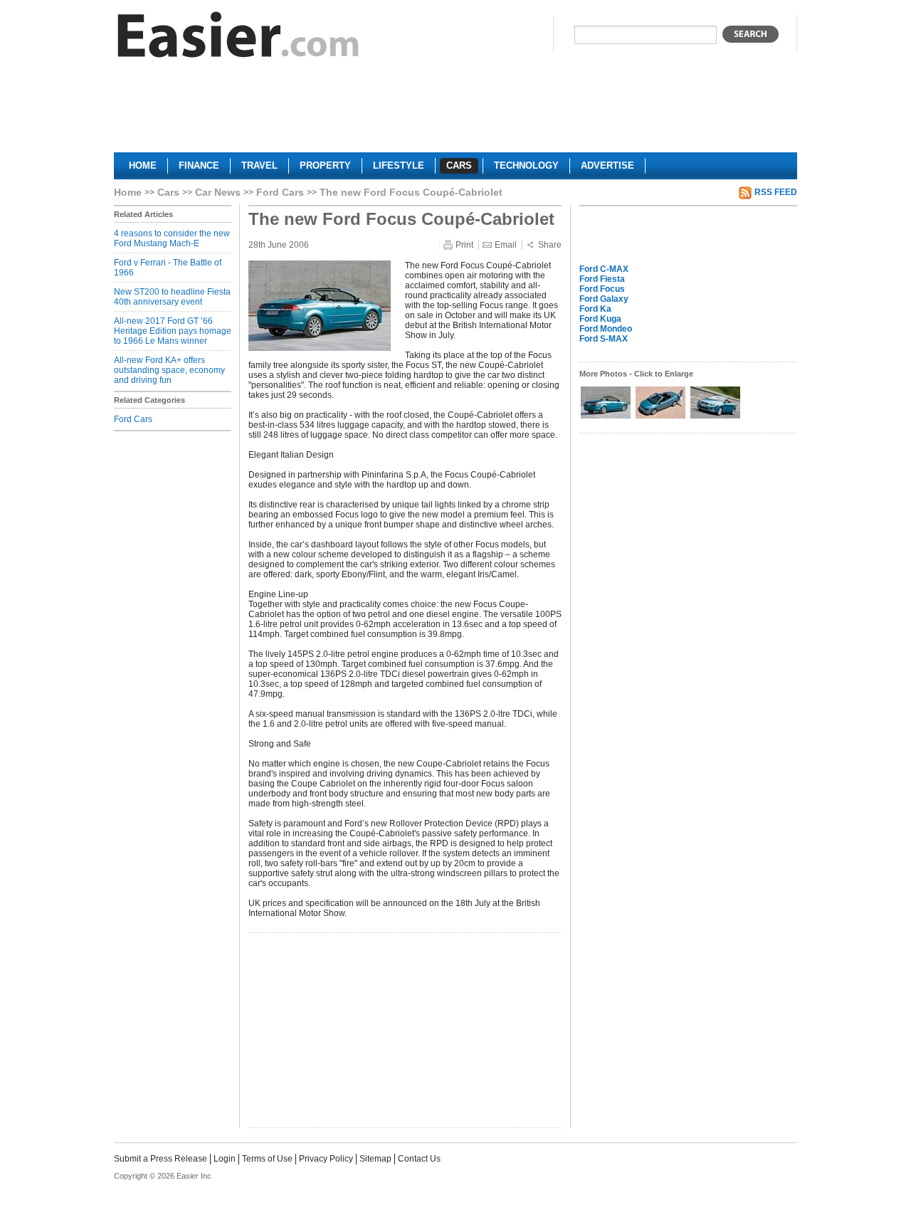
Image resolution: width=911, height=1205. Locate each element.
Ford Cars (280, 192)
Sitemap (375, 1159)
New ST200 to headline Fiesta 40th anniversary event (172, 297)
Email (506, 245)
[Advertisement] (455, 111)
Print (464, 245)
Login (225, 1159)
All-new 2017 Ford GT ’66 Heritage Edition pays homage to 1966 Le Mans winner (172, 331)
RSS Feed (775, 192)
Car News (218, 192)
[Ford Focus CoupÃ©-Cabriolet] (606, 417)
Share (550, 245)
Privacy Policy (326, 1159)
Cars (168, 192)
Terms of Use (267, 1159)
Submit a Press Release (160, 1159)
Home (128, 192)
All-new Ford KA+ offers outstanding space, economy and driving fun (169, 370)
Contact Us (419, 1159)
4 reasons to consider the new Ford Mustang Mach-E (172, 238)
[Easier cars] (238, 38)
